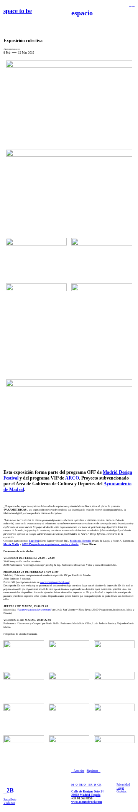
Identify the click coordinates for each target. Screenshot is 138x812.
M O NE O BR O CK (86, 784)
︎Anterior (77, 771)
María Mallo (11, 544)
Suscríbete (9, 799)
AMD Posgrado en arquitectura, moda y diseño (50, 544)
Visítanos (9, 803)
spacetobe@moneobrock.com (54, 582)
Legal (120, 788)
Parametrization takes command (34, 609)
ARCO (72, 478)
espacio (82, 13)
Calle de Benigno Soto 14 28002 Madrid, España (87, 793)
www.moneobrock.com (86, 802)
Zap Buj (34, 540)
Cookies (122, 791)
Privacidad (123, 784)
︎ (133, 5)
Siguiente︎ (93, 771)
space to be (17, 11)
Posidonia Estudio (81, 540)
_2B (8, 790)
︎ (130, 5)
